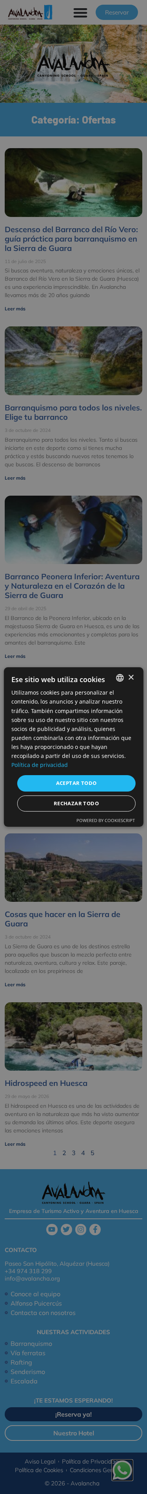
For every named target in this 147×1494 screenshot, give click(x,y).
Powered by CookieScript (105, 820)
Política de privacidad (39, 764)
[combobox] (120, 678)
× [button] (131, 678)
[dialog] (73, 747)
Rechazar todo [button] (76, 803)
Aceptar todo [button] (76, 782)
